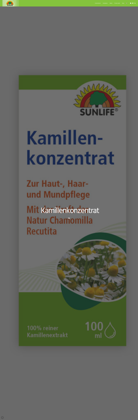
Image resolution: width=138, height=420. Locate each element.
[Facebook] (133, 3)
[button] (135, 3)
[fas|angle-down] (69, 218)
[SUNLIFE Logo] (12, 3)
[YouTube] (131, 3)
